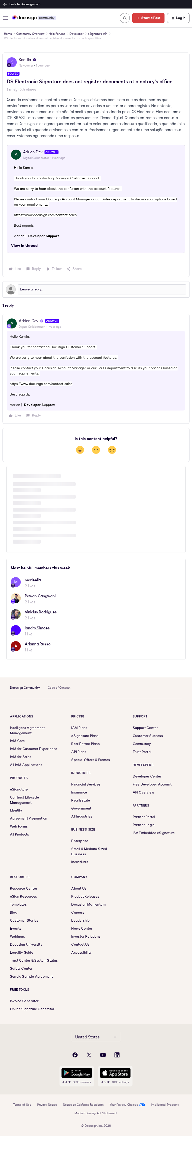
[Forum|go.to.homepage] (34, 18)
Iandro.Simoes (37, 628)
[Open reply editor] (96, 289)
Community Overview (30, 34)
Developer (77, 34)
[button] (5, 18)
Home (8, 34)
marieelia (33, 580)
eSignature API (98, 34)
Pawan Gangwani (40, 596)
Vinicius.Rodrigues (41, 612)
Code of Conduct (59, 688)
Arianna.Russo (37, 644)
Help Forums (57, 34)
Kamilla (25, 60)
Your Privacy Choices (124, 1105)
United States (87, 1037)
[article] (96, 369)
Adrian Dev (32, 152)
